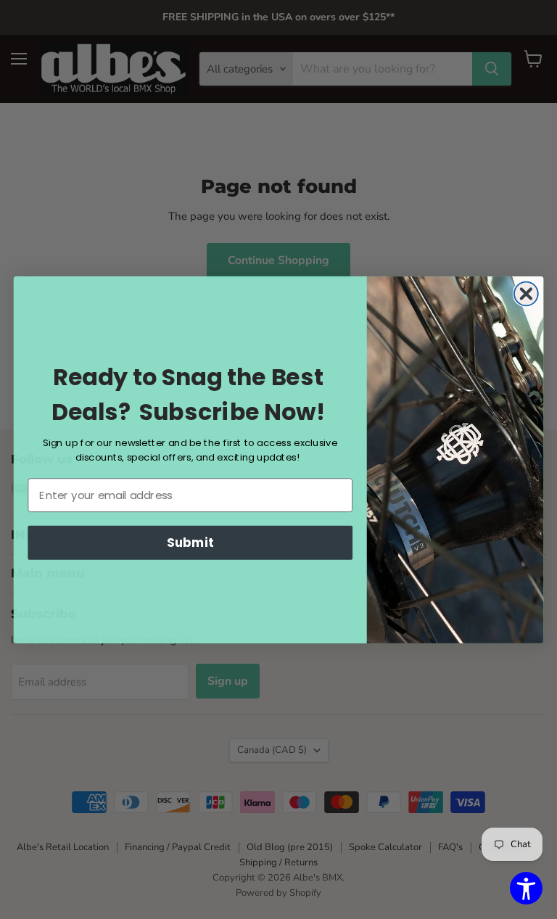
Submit (190, 542)
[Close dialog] (526, 293)
